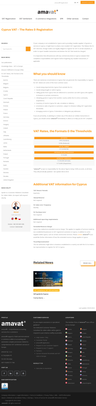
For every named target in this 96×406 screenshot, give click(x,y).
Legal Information (22, 395)
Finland (5, 109)
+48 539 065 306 (18, 224)
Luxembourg (7, 139)
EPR (61, 19)
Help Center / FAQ (42, 337)
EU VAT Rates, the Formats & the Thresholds (12, 75)
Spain (5, 165)
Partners (39, 351)
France (5, 113)
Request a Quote (87, 2)
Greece (5, 121)
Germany (6, 117)
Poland (5, 154)
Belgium (5, 84)
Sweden (5, 169)
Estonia (5, 106)
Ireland (5, 128)
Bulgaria (5, 87)
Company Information (8, 395)
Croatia (5, 91)
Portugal (6, 158)
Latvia (5, 143)
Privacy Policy (48, 395)
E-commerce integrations (46, 19)
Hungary (6, 124)
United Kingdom (8, 180)
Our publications (6, 62)
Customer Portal (41, 340)
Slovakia (5, 176)
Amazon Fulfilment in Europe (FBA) (12, 70)
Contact (85, 19)
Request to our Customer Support (47, 345)
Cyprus (5, 95)
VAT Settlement (25, 19)
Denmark (6, 102)
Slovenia (6, 172)
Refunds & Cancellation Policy (16, 398)
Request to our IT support (44, 348)
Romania (6, 161)
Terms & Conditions (36, 395)
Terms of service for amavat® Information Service (50, 398)
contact (80, 234)
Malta (5, 147)
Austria (5, 80)
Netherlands (7, 150)
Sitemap (30, 398)
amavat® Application (61, 3)
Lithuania (6, 135)
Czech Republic (8, 98)
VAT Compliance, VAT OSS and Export (46, 290)
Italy (4, 132)
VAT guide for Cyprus (40, 294)
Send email (18, 227)
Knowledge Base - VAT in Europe (12, 66)
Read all (87, 263)
